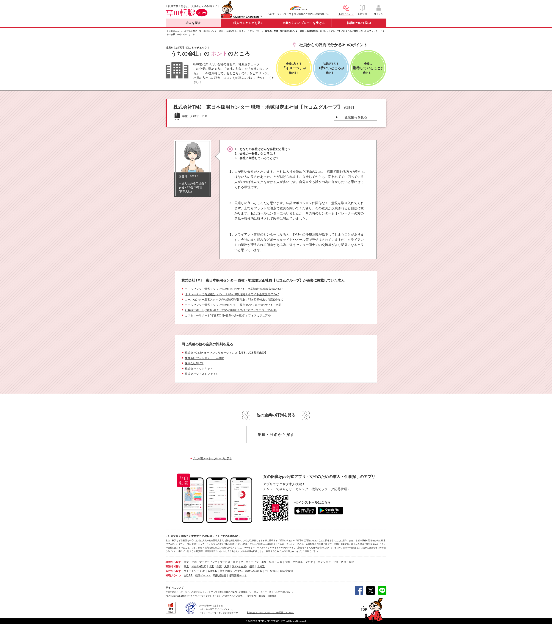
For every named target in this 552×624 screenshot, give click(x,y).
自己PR (188, 575)
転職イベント (203, 575)
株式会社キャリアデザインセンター (199, 596)
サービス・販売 (229, 562)
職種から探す (173, 562)
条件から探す (173, 571)
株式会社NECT (194, 363)
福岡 (251, 566)
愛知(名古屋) (239, 566)
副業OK (212, 571)
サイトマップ (284, 14)
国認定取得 (286, 571)
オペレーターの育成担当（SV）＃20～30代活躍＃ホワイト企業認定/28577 (232, 294)
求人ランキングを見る (248, 23)
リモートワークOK (194, 571)
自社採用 (272, 596)
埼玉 (211, 566)
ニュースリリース (262, 592)
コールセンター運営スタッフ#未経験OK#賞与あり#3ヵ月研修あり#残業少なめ (234, 299)
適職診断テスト (238, 575)
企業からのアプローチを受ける (303, 23)
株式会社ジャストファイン (201, 373)
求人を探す (193, 23)
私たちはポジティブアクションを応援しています (270, 612)
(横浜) (202, 566)
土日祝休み (271, 571)
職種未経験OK (253, 571)
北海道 (261, 566)
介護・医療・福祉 (343, 562)
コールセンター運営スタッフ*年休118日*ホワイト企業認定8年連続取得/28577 (234, 289)
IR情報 (262, 596)
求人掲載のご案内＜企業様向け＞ (311, 14)
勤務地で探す (173, 566)
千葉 (219, 566)
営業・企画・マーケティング (200, 562)
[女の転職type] (173, 596)
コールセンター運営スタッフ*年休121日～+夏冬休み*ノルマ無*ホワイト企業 (233, 305)
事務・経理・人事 (271, 562)
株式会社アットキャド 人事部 (204, 358)
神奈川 (195, 566)
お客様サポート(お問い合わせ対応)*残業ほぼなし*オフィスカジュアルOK (231, 310)
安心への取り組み (193, 592)
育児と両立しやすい (231, 571)
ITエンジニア (323, 562)
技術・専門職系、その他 (299, 562)
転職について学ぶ (359, 23)
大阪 (226, 566)
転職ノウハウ (173, 575)
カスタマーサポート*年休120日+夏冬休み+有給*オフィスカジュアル (228, 315)
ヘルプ (271, 14)
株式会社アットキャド (199, 368)
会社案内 (251, 596)
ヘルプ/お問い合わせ (283, 592)
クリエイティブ (250, 562)
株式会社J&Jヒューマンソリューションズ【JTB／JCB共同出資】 (226, 352)
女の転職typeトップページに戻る (212, 458)
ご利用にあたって (174, 592)
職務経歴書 (219, 575)
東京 (186, 566)
